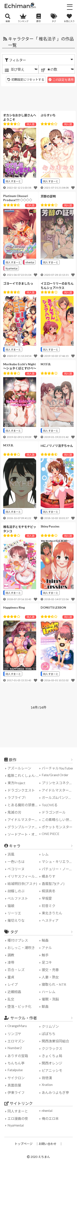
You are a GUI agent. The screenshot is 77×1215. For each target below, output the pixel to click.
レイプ (12, 984)
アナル (47, 948)
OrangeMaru (17, 1026)
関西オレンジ (52, 1063)
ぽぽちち (48, 1034)
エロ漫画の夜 (17, 1118)
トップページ (24, 1144)
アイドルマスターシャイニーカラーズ (24, 819)
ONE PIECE (50, 834)
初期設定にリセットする (27, 79)
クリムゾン (50, 1026)
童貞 (10, 977)
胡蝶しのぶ (16, 891)
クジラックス (52, 1048)
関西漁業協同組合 (55, 1041)
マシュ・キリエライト (58, 861)
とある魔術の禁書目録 (24, 805)
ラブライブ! (16, 797)
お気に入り (69, 21)
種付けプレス (17, 940)
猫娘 (10, 906)
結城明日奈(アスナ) (22, 884)
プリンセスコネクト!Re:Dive (58, 783)
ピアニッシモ (52, 1070)
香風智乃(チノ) (53, 884)
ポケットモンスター (57, 827)
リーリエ (14, 913)
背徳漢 (47, 1078)
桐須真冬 (48, 891)
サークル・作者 (23, 1018)
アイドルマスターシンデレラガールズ (58, 790)
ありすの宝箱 (17, 1056)
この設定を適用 (63, 79)
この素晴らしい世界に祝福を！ (58, 819)
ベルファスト (17, 898)
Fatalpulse (15, 1070)
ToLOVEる (50, 805)
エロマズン (16, 1041)
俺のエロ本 (50, 1118)
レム (45, 854)
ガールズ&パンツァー (58, 797)
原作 (38, 21)
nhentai (29, 262)
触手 (45, 955)
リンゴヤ (14, 1034)
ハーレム (48, 992)
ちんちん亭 (16, 1063)
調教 (10, 955)
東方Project (16, 783)
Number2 (14, 1048)
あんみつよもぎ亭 (55, 1092)
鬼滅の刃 (14, 812)
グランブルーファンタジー (24, 827)
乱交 (10, 999)
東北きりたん (52, 913)
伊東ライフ (16, 1092)
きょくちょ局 (52, 1056)
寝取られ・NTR (54, 984)
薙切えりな (16, 920)
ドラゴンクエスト (21, 790)
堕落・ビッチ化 (19, 1006)
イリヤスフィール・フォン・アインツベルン (24, 876)
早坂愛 (47, 898)
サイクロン (16, 1078)
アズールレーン (19, 768)
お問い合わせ (47, 1144)
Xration (47, 1084)
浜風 (10, 854)
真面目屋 (14, 1085)
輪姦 (45, 940)
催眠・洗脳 (50, 999)
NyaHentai (12, 268)
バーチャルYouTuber (57, 768)
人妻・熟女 (50, 977)
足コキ (47, 962)
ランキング (23, 21)
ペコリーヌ (16, 869)
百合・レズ (16, 970)
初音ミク (48, 906)
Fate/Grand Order (55, 775)
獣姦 (45, 1006)
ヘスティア (50, 920)
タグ (54, 21)
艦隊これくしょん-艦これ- (24, 775)
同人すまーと (13, 181)
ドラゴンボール (54, 812)
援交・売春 (50, 970)
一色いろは (16, 861)
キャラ (15, 845)
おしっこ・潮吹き (21, 948)
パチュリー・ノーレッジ (58, 869)
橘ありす (48, 876)
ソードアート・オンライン (24, 834)
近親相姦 (14, 992)
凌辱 (10, 962)
